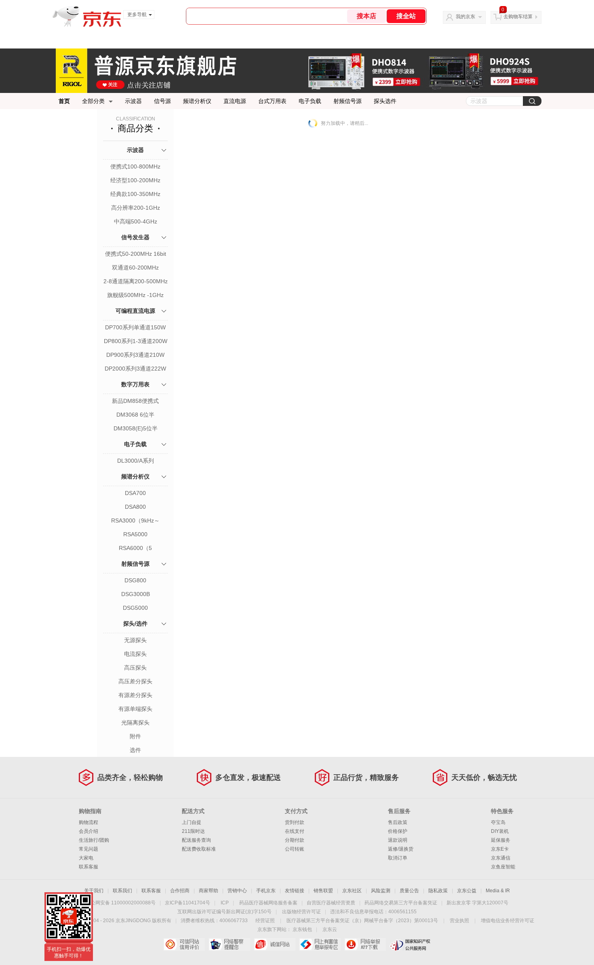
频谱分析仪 (197, 101)
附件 (135, 736)
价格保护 (397, 831)
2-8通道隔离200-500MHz (135, 281)
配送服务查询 (196, 840)
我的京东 (465, 16)
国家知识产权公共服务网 (410, 944)
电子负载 (310, 101)
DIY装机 (500, 831)
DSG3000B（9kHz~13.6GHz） (135, 595)
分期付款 (294, 840)
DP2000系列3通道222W (135, 368)
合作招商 (180, 890)
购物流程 (88, 822)
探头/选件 (135, 623)
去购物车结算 (518, 16)
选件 (135, 750)
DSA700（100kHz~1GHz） (135, 494)
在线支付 (294, 831)
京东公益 (466, 890)
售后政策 (397, 822)
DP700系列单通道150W (135, 327)
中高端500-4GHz (135, 221)
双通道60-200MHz (135, 267)
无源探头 (135, 640)
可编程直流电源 (135, 311)
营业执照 (459, 920)
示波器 (133, 101)
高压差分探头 (135, 681)
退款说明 (397, 840)
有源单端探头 (135, 709)
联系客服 (88, 867)
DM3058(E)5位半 (136, 428)
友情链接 (294, 890)
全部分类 (93, 101)
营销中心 (237, 890)
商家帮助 (208, 890)
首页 (64, 101)
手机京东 (266, 890)
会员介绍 (88, 831)
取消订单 (397, 858)
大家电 (86, 858)
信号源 (162, 101)
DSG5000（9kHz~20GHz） (135, 609)
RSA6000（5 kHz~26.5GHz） (135, 549)
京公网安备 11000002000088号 (121, 903)
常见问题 (88, 849)
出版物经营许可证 (301, 911)
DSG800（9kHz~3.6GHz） (135, 581)
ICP (225, 903)
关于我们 (93, 890)
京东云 (329, 929)
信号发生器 (135, 237)
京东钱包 (302, 929)
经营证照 (265, 920)
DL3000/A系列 (135, 460)
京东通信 (500, 858)
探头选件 (385, 101)
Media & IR (498, 890)
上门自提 (191, 822)
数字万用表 (135, 384)
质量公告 (409, 890)
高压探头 (135, 667)
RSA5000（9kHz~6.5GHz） (135, 535)
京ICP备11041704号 (187, 903)
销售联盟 (323, 890)
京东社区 (352, 890)
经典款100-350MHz (135, 194)
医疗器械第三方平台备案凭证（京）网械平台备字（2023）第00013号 (362, 920)
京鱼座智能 (503, 867)
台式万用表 (272, 101)
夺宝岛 (498, 822)
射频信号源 (347, 101)
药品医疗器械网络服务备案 (268, 903)
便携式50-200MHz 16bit (135, 254)
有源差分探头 (135, 695)
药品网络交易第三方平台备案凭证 (400, 903)
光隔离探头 (135, 722)
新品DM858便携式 (135, 401)
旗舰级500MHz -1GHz (135, 295)
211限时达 (193, 831)
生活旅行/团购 (94, 840)
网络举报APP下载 (365, 944)
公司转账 (294, 849)
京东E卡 (500, 849)
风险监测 (380, 890)
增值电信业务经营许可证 (507, 920)
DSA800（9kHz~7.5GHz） (135, 508)
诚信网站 (274, 944)
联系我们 (122, 890)
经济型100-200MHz (135, 180)
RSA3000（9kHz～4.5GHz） (135, 521)
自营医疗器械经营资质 (331, 903)
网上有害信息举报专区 (320, 944)
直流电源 (234, 101)
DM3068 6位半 (135, 414)
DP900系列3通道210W (135, 355)
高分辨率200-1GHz (135, 207)
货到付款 (294, 822)
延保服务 (500, 840)
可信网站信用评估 (184, 944)
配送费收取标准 (199, 849)
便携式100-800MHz (135, 166)
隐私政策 (438, 890)
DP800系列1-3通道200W (135, 341)
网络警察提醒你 (229, 944)
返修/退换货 (400, 849)
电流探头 (135, 654)
